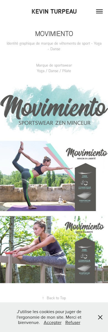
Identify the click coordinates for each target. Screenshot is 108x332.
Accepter (52, 322)
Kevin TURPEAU (54, 11)
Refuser (72, 322)
